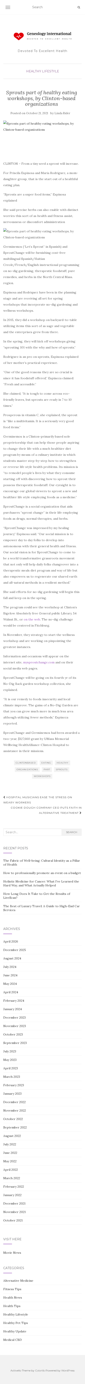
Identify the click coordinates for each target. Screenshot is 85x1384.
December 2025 (14, 950)
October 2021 (13, 1220)
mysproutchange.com (38, 662)
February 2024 (13, 1001)
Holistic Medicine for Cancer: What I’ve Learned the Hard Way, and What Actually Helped (41, 883)
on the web (32, 619)
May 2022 (10, 1161)
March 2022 (11, 1178)
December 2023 (14, 1017)
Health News (12, 1297)
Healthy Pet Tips (15, 1323)
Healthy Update (14, 1331)
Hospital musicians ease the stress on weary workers (37, 800)
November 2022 (14, 1110)
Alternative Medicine (18, 1281)
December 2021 (14, 1203)
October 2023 (13, 1034)
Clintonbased (26, 762)
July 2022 (9, 1144)
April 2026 (10, 941)
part (47, 769)
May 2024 (10, 984)
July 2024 (9, 967)
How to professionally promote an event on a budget (42, 873)
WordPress (68, 1370)
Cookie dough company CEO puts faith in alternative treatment (46, 810)
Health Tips (11, 1306)
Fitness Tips (12, 1289)
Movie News (12, 1253)
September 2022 (15, 1127)
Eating (46, 762)
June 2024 (10, 975)
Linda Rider (62, 113)
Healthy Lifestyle (42, 71)
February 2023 (13, 1085)
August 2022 (12, 1136)
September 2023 (15, 1043)
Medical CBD (12, 1340)
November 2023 (14, 1026)
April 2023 (10, 1068)
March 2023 (11, 1077)
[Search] (79, 7)
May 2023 (10, 1060)
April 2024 (10, 992)
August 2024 (12, 958)
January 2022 (12, 1195)
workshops (42, 776)
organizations (27, 769)
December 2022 (14, 1102)
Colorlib (40, 1370)
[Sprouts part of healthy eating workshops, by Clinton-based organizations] (41, 138)
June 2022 (10, 1153)
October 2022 (13, 1119)
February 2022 (13, 1187)
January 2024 (12, 1009)
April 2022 (10, 1170)
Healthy (62, 762)
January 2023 (12, 1094)
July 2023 (9, 1051)
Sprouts (62, 769)
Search (71, 832)
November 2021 (14, 1212)
